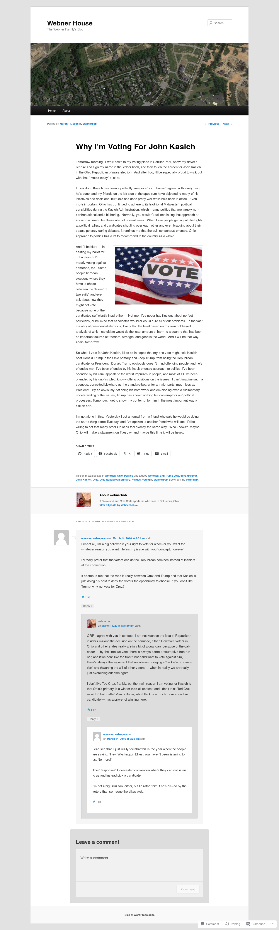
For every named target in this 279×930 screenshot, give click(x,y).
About (66, 110)
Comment (188, 889)
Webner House (70, 22)
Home (52, 110)
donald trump (188, 476)
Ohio (120, 476)
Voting (146, 479)
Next (227, 124)
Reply (88, 606)
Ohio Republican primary (115, 479)
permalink (192, 479)
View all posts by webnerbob (118, 505)
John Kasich (83, 479)
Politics (128, 476)
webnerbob (90, 124)
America (110, 476)
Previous (212, 124)
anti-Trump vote (169, 476)
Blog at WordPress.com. (139, 915)
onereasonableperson (95, 538)
